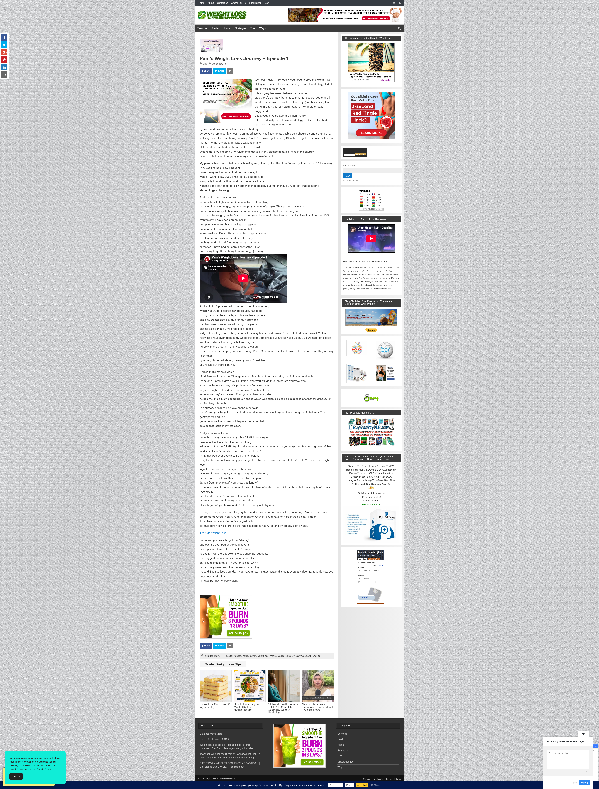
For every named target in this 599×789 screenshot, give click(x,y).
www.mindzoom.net (371, 504)
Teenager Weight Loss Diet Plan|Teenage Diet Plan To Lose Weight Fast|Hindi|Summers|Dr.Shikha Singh (230, 755)
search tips (347, 180)
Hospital (229, 655)
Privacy (389, 779)
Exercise (202, 28)
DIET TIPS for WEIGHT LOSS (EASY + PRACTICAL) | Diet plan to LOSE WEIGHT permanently (230, 764)
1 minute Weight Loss (213, 533)
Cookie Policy (44, 769)
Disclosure (378, 779)
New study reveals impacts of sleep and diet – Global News (317, 706)
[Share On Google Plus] (4, 52)
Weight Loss (210, 778)
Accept (16, 776)
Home (201, 2)
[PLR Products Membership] (371, 432)
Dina (204, 63)
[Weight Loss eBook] (371, 62)
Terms (398, 779)
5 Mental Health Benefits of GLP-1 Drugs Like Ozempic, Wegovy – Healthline (283, 708)
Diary (216, 655)
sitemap (355, 180)
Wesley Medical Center (281, 655)
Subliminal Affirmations (371, 493)
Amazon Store (238, 2)
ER (221, 655)
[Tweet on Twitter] (4, 44)
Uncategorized (219, 63)
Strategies (240, 28)
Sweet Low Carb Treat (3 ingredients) (215, 705)
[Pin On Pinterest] (4, 59)
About (211, 2)
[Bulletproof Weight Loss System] (226, 81)
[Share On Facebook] (4, 37)
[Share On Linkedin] (4, 67)
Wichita (316, 655)
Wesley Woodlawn (302, 655)
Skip (575, 782)
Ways (262, 28)
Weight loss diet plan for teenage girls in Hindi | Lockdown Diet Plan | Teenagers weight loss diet (226, 746)
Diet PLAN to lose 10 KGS (214, 739)
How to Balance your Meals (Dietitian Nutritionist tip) (247, 706)
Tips (252, 28)
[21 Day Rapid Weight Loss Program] (226, 597)
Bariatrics (208, 655)
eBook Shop (255, 2)
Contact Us (222, 2)
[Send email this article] (4, 74)
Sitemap (366, 779)
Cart (267, 2)
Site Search (349, 165)
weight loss (263, 655)
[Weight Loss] (222, 10)
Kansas (237, 655)
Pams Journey (249, 655)
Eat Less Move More (211, 733)
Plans (227, 28)
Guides (215, 28)
